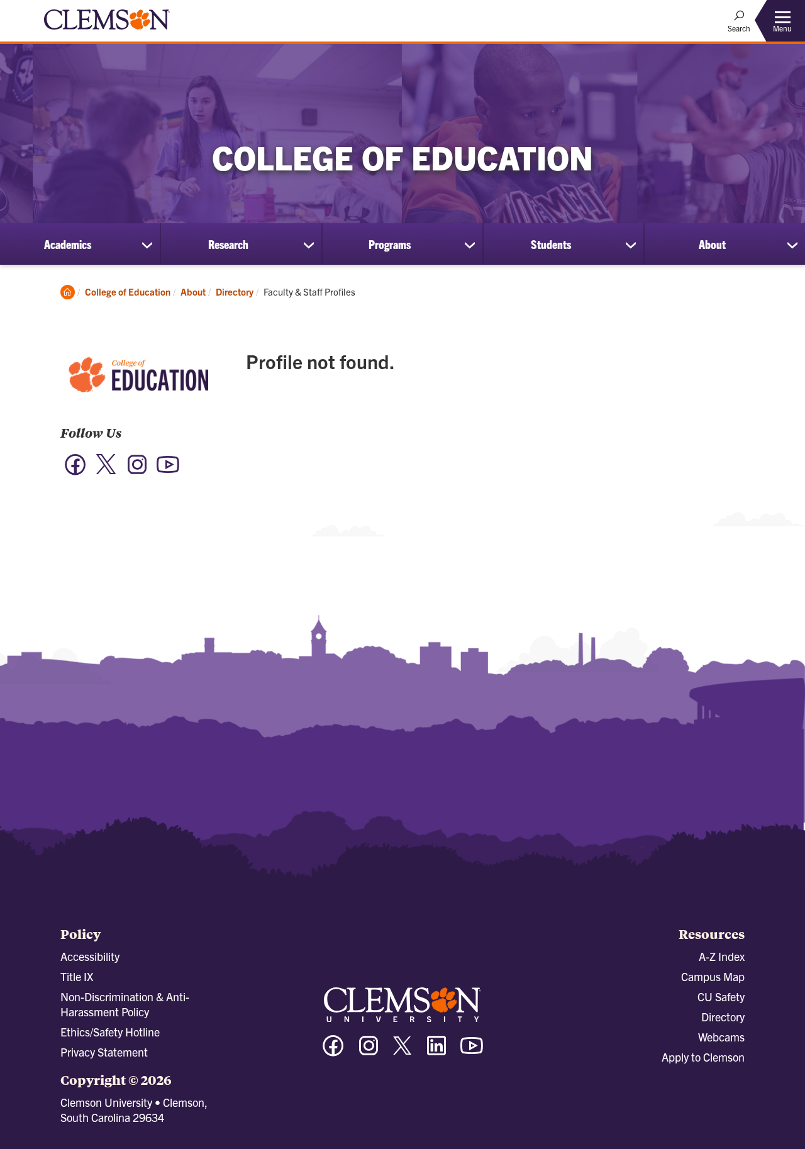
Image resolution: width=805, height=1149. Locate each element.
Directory (234, 291)
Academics (67, 244)
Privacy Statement (104, 1052)
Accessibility (89, 956)
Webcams (721, 1037)
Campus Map (713, 976)
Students (551, 244)
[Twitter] (106, 472)
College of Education (127, 291)
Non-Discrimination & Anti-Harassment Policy (124, 1004)
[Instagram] (137, 471)
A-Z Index (722, 956)
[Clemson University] (107, 31)
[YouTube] (168, 471)
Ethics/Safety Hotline (110, 1031)
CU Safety (721, 996)
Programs (390, 244)
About (712, 244)
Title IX (76, 976)
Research (228, 244)
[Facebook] (75, 471)
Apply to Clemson (703, 1057)
